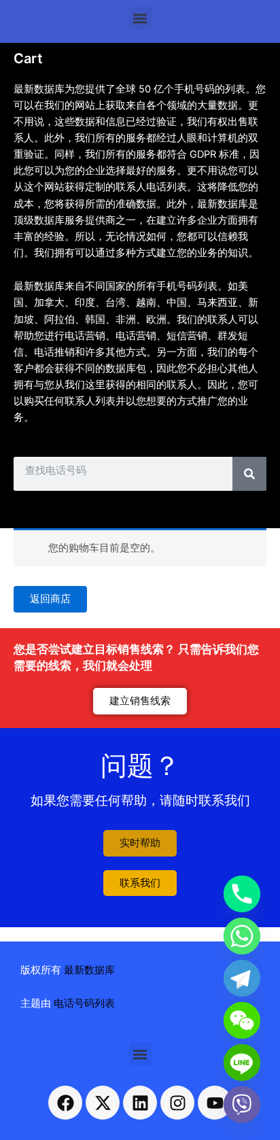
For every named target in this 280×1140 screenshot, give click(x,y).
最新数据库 (89, 970)
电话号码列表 (84, 1003)
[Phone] (242, 894)
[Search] (249, 474)
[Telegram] (242, 978)
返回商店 (50, 599)
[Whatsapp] (242, 936)
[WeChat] (242, 1020)
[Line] (242, 1062)
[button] (140, 18)
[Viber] (242, 1104)
